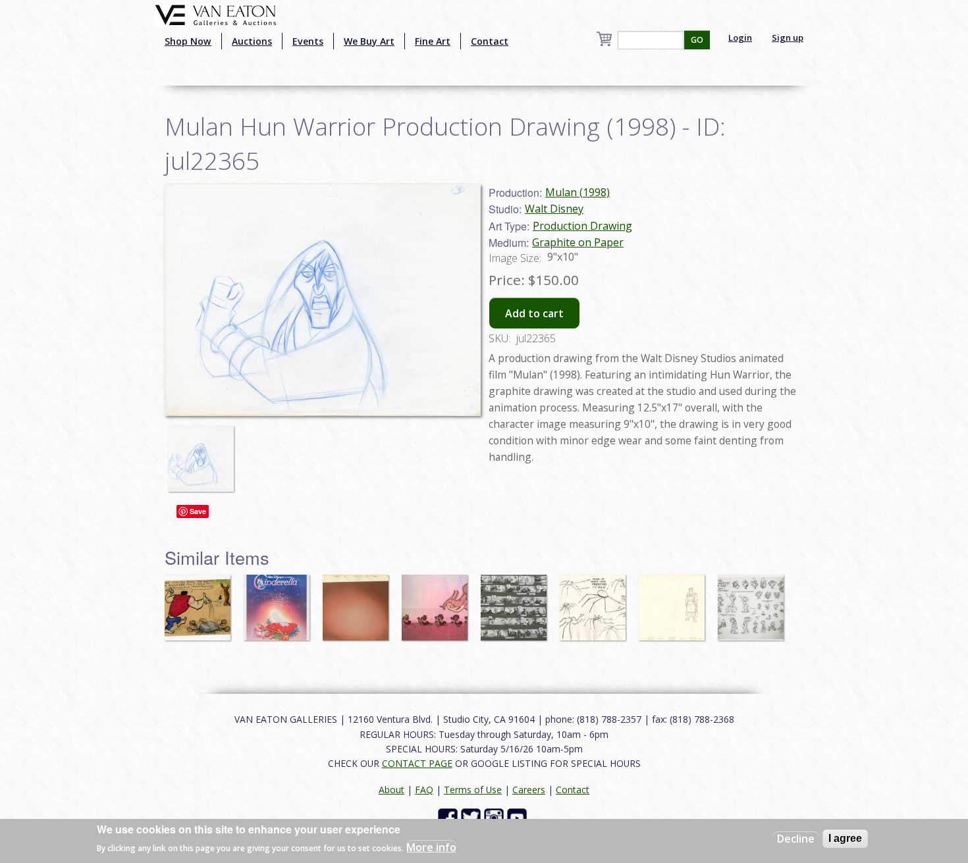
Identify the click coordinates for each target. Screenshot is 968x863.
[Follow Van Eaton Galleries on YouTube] (518, 817)
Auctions (252, 41)
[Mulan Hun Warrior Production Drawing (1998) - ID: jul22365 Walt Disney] (323, 299)
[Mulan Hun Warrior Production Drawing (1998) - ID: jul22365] (204, 452)
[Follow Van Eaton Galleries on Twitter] (472, 817)
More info (431, 847)
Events (307, 41)
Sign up (787, 37)
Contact (489, 41)
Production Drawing (582, 226)
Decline (796, 838)
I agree (845, 838)
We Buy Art (369, 41)
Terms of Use (473, 789)
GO (697, 39)
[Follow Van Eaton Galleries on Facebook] (449, 817)
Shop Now (188, 41)
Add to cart (534, 313)
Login (740, 37)
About (391, 789)
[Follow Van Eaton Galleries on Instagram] (495, 817)
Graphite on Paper (578, 242)
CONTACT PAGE (417, 763)
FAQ (424, 789)
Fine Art (432, 41)
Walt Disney (554, 208)
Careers (528, 789)
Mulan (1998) (577, 192)
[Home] (216, 14)
